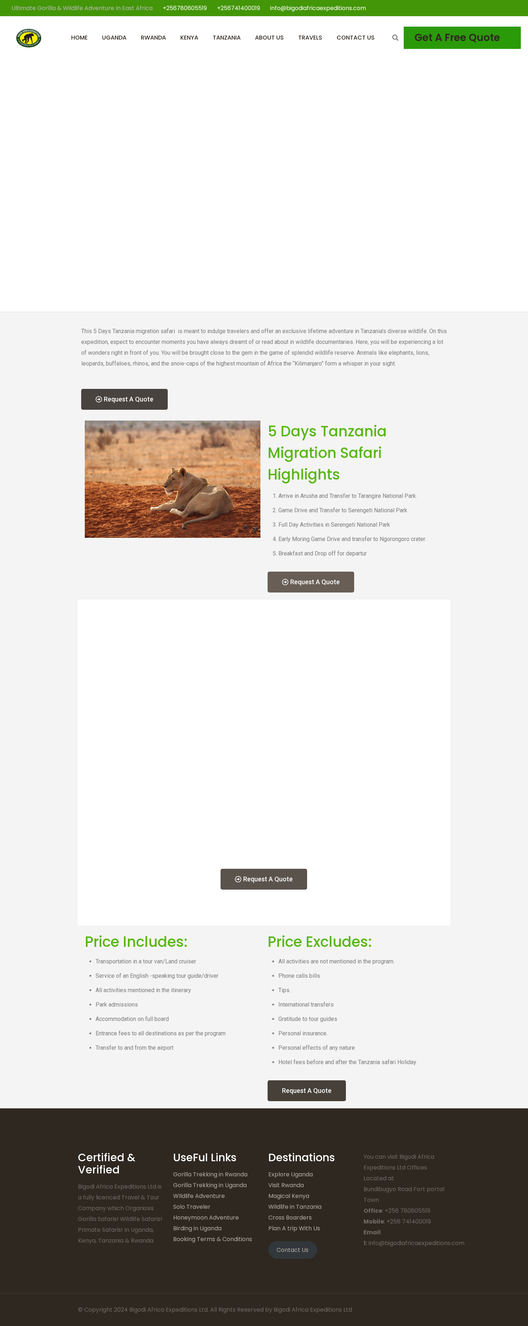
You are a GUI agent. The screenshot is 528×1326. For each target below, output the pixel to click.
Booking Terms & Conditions (212, 1239)
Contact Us (293, 1250)
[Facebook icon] (483, 8)
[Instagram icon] (506, 8)
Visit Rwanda (286, 1185)
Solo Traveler (191, 1207)
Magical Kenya (288, 1196)
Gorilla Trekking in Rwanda (210, 1174)
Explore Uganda (290, 1174)
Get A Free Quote (457, 38)
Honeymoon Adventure (206, 1217)
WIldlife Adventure (199, 1196)
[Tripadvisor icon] (514, 8)
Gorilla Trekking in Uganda (210, 1185)
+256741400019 (238, 8)
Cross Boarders (290, 1217)
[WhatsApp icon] (476, 8)
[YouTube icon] (498, 8)
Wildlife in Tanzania (294, 1207)
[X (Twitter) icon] (491, 8)
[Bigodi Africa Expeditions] (28, 37)
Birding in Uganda (197, 1228)
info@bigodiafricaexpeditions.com (318, 8)
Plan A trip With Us (294, 1228)
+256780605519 (185, 8)
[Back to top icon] (442, 1308)
